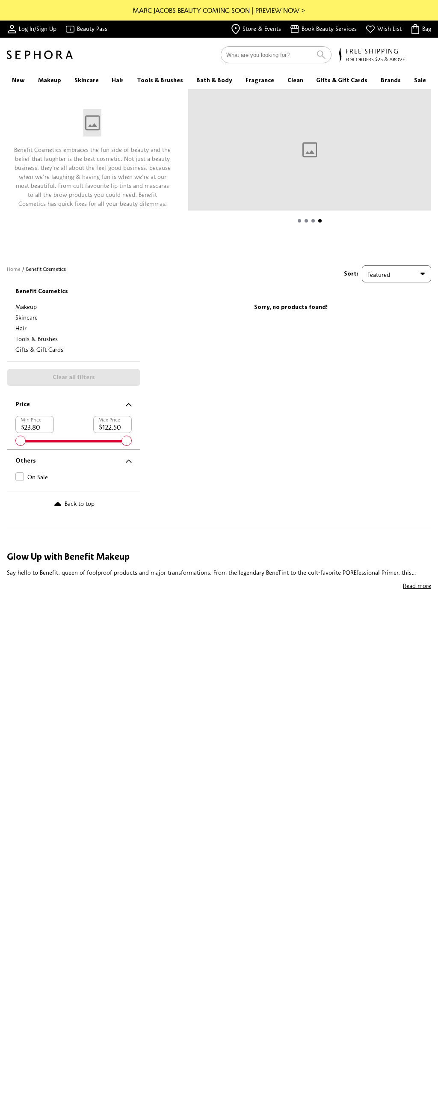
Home (14, 269)
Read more (417, 585)
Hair (21, 328)
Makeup (26, 306)
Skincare (26, 317)
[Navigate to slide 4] (320, 220)
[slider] (20, 441)
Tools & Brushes (36, 338)
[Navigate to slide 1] (299, 220)
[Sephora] (40, 54)
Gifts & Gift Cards (39, 349)
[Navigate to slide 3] (313, 220)
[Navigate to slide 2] (306, 220)
